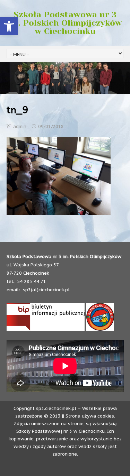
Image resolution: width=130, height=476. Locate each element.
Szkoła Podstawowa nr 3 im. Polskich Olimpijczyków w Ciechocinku (65, 23)
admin (19, 126)
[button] (9, 26)
